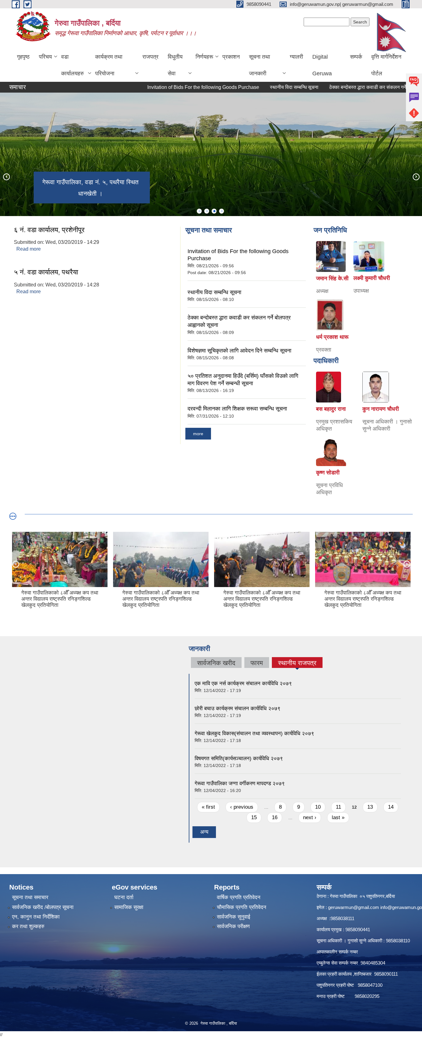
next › (309, 817)
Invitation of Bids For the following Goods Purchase (185, 87)
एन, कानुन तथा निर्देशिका (36, 917)
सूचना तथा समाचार (30, 897)
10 (318, 807)
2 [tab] (206, 211)
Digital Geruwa (322, 65)
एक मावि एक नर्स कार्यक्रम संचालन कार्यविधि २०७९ (243, 683)
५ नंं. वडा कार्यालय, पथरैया (46, 272)
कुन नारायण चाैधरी (380, 409)
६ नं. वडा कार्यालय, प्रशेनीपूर (49, 230)
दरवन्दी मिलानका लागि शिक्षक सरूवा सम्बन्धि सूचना (237, 409)
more (198, 433)
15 (254, 817)
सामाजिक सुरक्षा (128, 907)
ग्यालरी (296, 57)
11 (338, 807)
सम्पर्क (356, 57)
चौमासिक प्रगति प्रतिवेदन (241, 907)
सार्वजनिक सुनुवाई (233, 917)
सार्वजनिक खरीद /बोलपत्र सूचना (43, 907)
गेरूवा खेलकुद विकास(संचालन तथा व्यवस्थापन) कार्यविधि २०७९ (254, 733)
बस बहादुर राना (331, 409)
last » (338, 817)
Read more (28, 249)
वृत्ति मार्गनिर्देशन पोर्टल (386, 65)
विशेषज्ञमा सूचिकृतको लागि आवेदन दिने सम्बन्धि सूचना (239, 351)
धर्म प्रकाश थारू (332, 337)
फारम (257, 662)
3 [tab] (214, 211)
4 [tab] (221, 211)
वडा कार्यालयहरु (72, 65)
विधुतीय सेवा (175, 65)
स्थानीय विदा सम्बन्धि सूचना (275, 87)
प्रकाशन (231, 57)
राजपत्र (150, 57)
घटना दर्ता (123, 897)
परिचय (45, 57)
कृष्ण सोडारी (328, 472)
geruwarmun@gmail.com (353, 907)
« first (208, 807)
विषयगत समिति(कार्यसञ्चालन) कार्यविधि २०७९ (239, 758)
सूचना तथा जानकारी (259, 65)
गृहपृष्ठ (23, 57)
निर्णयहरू (204, 57)
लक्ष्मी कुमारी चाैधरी (371, 278)
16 (274, 817)
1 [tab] (199, 211)
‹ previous (241, 807)
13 (370, 807)
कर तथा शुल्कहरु (28, 926)
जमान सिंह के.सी (332, 278)
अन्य (204, 832)
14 (391, 807)
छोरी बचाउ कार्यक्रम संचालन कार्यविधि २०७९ (238, 708)
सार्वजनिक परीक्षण (233, 926)
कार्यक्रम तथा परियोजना (108, 65)
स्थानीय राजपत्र (297, 663)
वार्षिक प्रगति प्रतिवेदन (238, 897)
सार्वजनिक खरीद (216, 662)
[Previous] (6, 176)
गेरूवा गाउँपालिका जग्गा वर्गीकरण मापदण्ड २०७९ (240, 783)
